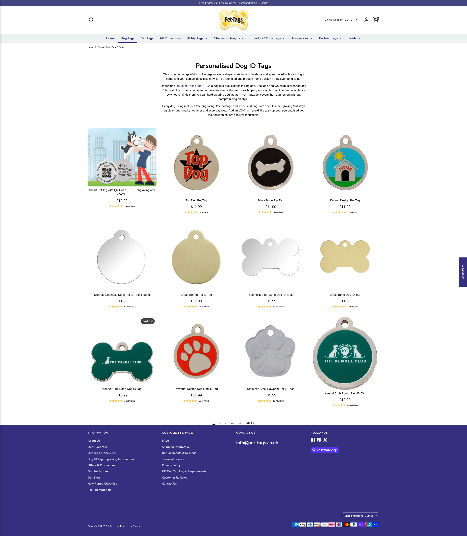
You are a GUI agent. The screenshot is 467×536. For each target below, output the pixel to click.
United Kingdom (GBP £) (339, 19)
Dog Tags (127, 38)
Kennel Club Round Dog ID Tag (345, 393)
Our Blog (94, 478)
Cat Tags (147, 38)
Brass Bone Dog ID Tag (345, 294)
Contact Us (169, 484)
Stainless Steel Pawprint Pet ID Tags (270, 388)
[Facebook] (313, 440)
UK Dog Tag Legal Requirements (184, 471)
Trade (352, 38)
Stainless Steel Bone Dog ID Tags (271, 294)
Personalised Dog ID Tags (111, 47)
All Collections (170, 38)
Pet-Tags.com (112, 526)
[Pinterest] (319, 440)
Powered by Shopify (130, 526)
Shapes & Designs (227, 38)
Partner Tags (329, 38)
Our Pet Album (98, 471)
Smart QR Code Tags (266, 38)
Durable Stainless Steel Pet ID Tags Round (122, 294)
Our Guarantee (98, 447)
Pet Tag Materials (99, 490)
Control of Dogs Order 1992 (192, 85)
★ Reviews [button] (463, 272)
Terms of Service (173, 459)
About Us (94, 441)
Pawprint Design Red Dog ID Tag (196, 388)
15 (240, 422)
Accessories (300, 38)
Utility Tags (195, 38)
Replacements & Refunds (179, 453)
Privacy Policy (171, 465)
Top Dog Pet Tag (196, 200)
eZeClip (244, 110)
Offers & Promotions (101, 465)
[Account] (366, 19)
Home (110, 38)
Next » (250, 422)
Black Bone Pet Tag (270, 200)
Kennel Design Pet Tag (345, 200)
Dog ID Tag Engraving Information (111, 459)
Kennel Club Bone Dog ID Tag (122, 388)
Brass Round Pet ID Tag (196, 294)
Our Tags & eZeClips (102, 453)
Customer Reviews (174, 478)
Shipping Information (176, 447)
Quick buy (121, 180)
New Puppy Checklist (102, 484)
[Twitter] (325, 440)
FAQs (165, 441)
